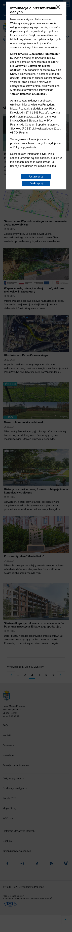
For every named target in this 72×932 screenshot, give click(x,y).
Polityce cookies (46, 165)
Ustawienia (36, 176)
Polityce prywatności (25, 147)
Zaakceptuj (36, 183)
